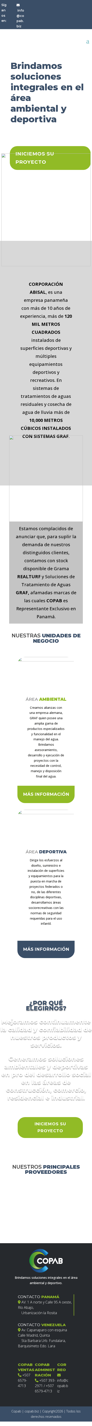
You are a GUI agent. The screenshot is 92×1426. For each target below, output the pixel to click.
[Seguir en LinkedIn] (11, 22)
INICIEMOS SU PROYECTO (50, 1127)
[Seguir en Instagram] (11, 13)
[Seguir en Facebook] (11, 4)
